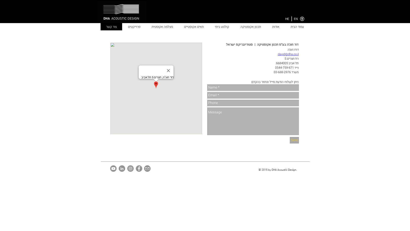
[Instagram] (130, 168)
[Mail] (147, 168)
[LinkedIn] (122, 168)
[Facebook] (139, 168)
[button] (287, 19)
